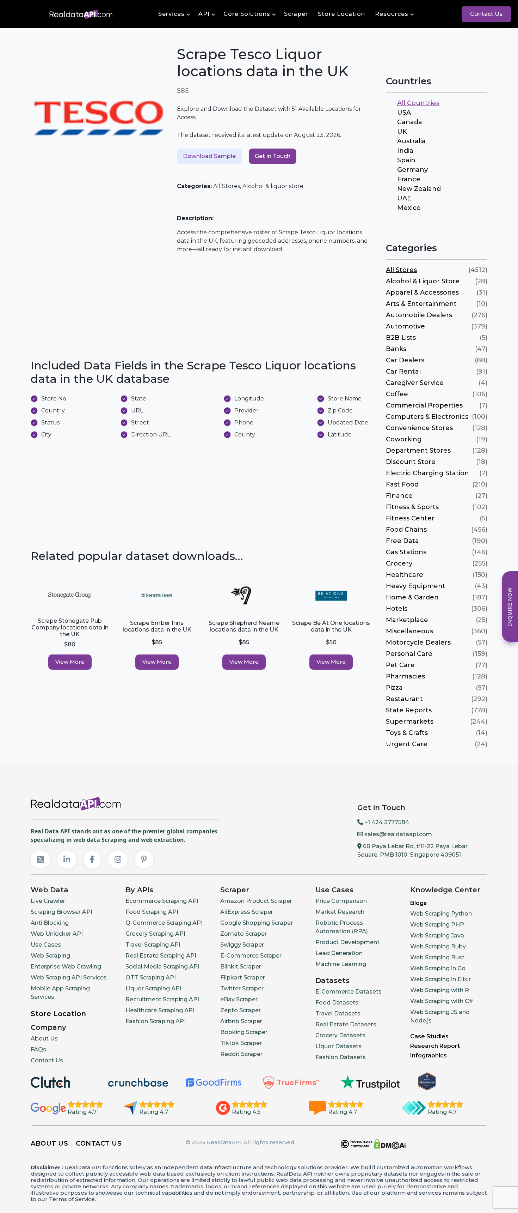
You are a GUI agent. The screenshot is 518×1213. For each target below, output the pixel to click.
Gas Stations (406, 552)
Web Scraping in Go (437, 968)
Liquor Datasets (338, 1046)
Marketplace (407, 620)
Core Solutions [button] (246, 14)
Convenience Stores (419, 428)
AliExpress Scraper (246, 912)
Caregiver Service (415, 383)
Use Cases (46, 944)
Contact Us (486, 14)
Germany (412, 170)
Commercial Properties (424, 405)
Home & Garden (412, 597)
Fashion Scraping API (155, 1021)
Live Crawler (48, 901)
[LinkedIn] (66, 859)
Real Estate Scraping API (160, 955)
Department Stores (418, 450)
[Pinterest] (144, 859)
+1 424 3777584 (386, 822)
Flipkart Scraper (242, 977)
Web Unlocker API (57, 933)
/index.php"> (26, 13)
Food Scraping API (151, 912)
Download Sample (209, 156)
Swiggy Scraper (242, 944)
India (405, 151)
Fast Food (402, 484)
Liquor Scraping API (153, 988)
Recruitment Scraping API (162, 999)
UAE (404, 198)
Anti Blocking (50, 922)
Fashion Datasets (340, 1057)
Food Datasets (336, 1002)
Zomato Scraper (243, 933)
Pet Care (400, 665)
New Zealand (419, 189)
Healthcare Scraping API (160, 1010)
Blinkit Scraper (240, 966)
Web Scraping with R (439, 990)
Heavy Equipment (415, 586)
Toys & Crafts (407, 733)
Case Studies (429, 1036)
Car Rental (403, 371)
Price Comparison (341, 901)
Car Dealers (405, 360)
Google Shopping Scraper (256, 922)
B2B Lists (401, 338)
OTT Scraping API (150, 977)
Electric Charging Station (427, 473)
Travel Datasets (337, 1013)
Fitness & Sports (412, 507)
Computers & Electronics (427, 417)
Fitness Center (410, 518)
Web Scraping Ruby (438, 946)
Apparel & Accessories (422, 292)
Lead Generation (339, 953)
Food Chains (406, 529)
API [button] (204, 14)
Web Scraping (50, 955)
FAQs (38, 1049)
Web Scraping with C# (441, 1001)
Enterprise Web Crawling (66, 966)
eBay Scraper (239, 999)
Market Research (339, 912)
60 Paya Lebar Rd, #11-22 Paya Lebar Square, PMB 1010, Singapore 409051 (412, 850)
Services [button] (171, 14)
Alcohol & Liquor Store (423, 281)
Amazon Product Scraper (256, 901)
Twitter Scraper (242, 988)
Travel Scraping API (152, 944)
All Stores (401, 270)
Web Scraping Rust (437, 957)
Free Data (402, 541)
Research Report (435, 1046)
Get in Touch (272, 156)
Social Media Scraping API (162, 966)
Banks (396, 349)
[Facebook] (92, 859)
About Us (44, 1038)
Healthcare (404, 575)
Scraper (296, 14)
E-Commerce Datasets (348, 991)
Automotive (405, 326)
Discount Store (411, 462)
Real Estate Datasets (345, 1024)
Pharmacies (405, 676)
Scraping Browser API (61, 912)
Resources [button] (391, 14)
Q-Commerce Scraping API (164, 922)
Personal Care (409, 654)
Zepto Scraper (240, 1010)
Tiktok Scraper (241, 1043)
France (408, 179)
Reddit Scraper (241, 1054)
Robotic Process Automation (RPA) (341, 927)
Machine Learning (340, 964)
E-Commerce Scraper (251, 955)
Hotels (396, 608)
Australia (411, 141)
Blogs (418, 903)
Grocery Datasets (340, 1035)
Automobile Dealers (419, 315)
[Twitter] (40, 859)
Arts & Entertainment (421, 304)
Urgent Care (406, 744)
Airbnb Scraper (241, 1021)
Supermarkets (409, 721)
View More (70, 661)
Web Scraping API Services (69, 977)
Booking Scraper (243, 1032)
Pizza (394, 688)
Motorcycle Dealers (418, 642)
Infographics (428, 1055)
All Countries (418, 103)
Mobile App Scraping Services (60, 992)
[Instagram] (118, 859)
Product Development (347, 942)
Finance (399, 496)
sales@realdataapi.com (397, 834)
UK (402, 131)
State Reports (409, 710)
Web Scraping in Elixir (440, 979)
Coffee (397, 394)
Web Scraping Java (437, 935)
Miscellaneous (409, 631)
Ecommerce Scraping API (161, 901)
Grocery (399, 563)
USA (404, 112)
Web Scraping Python (441, 913)
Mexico (409, 208)
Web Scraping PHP (437, 924)
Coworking (404, 439)
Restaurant (404, 699)
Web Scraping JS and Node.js (440, 1016)
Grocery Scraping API (155, 933)
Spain (406, 160)
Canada (409, 122)
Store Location (341, 14)
